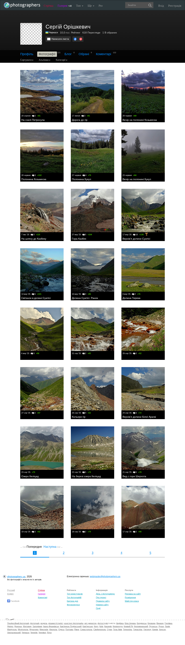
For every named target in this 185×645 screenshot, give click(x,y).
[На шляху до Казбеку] (42, 210)
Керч (96, 626)
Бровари (151, 623)
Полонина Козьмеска (33, 179)
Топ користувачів (75, 594)
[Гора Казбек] (92, 210)
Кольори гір (78, 416)
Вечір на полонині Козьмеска (139, 119)
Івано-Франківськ (51, 626)
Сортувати (26, 60)
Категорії (61, 60)
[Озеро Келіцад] (42, 448)
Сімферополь (99, 629)
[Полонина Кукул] (92, 151)
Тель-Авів (117, 629)
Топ (78, 5)
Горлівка (168, 623)
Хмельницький (14, 632)
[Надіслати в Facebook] (75, 39)
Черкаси (25, 632)
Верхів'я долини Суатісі (136, 238)
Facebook (15, 601)
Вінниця (160, 623)
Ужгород (147, 629)
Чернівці (42, 632)
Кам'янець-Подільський (70, 626)
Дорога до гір (79, 119)
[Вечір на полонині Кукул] (143, 151)
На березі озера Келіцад (86, 476)
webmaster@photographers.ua (105, 576)
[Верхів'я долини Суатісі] (143, 210)
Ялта (49, 632)
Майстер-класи (132, 601)
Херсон (162, 629)
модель (43, 623)
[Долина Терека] (143, 270)
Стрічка (48, 5)
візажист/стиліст (55, 623)
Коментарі (103, 54)
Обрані (84, 54)
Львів (167, 626)
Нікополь (53, 629)
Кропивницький (141, 626)
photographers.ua (16, 576)
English (10, 594)
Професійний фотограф (18, 623)
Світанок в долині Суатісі (36, 298)
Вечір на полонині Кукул (136, 179)
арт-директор (90, 623)
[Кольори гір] (92, 388)
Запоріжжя (37, 626)
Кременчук (118, 626)
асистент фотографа (73, 623)
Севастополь (86, 629)
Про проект (101, 597)
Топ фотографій (74, 597)
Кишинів (108, 626)
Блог (68, 54)
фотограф (34, 623)
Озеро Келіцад (30, 476)
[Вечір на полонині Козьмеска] (143, 91)
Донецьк (18, 626)
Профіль (26, 54)
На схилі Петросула (33, 119)
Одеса (61, 629)
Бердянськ (142, 623)
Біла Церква (130, 623)
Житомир (27, 626)
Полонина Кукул (81, 179)
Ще (90, 5)
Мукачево (33, 629)
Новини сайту (102, 605)
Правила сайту (103, 601)
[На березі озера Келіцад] (92, 448)
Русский (11, 590)
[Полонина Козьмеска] (42, 151)
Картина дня (72, 601)
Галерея (65, 5)
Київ (101, 626)
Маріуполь (12, 629)
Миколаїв (44, 629)
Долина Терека (131, 298)
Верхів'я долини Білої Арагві (139, 416)
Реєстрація (174, 5)
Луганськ (153, 626)
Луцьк (161, 626)
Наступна (53, 546)
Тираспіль (137, 629)
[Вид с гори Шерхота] (143, 448)
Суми (109, 629)
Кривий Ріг (128, 626)
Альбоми (44, 60)
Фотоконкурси (73, 605)
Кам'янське (88, 626)
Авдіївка (120, 623)
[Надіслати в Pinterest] (80, 39)
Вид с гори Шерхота (134, 476)
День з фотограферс (105, 594)
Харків (155, 629)
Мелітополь (23, 629)
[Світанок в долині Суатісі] (42, 270)
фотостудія (103, 623)
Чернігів (33, 632)
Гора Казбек (79, 238)
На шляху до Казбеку (33, 238)
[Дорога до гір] (92, 91)
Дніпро (10, 626)
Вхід (161, 5)
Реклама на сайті (133, 594)
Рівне (76, 629)
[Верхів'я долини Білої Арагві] (143, 388)
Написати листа (60, 39)
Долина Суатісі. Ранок (85, 298)
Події (98, 608)
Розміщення (130, 597)
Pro (101, 5)
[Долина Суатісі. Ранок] (92, 270)
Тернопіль (127, 629)
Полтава (69, 629)
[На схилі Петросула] (42, 91)
